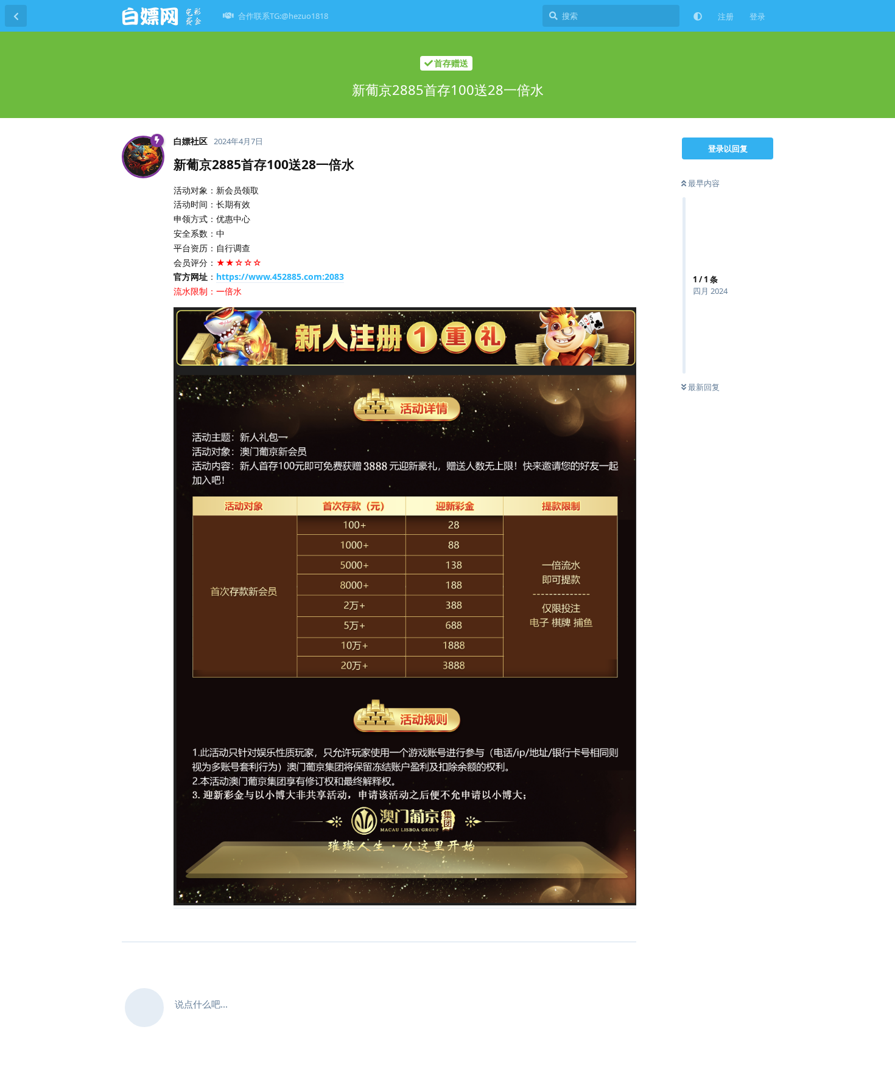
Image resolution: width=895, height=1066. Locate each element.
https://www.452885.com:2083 (280, 276)
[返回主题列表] (16, 16)
